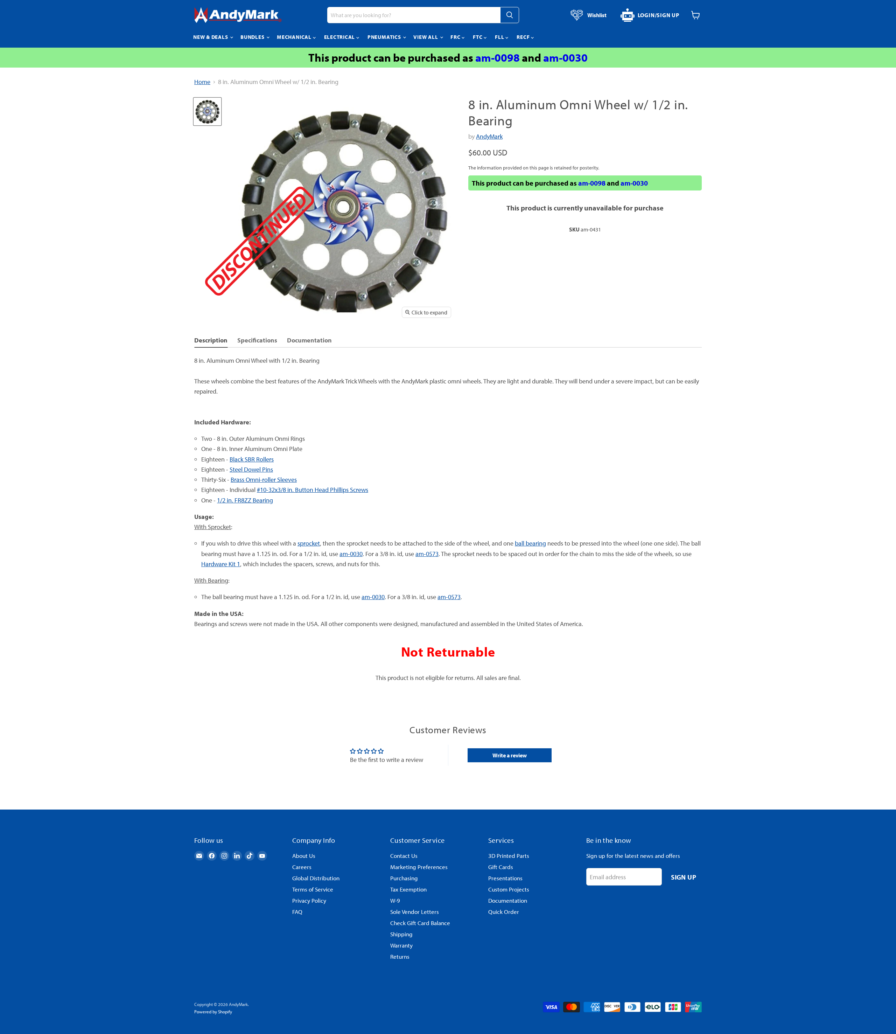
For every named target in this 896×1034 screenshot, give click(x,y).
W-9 (395, 900)
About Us (303, 855)
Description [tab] (210, 340)
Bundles (253, 37)
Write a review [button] (509, 755)
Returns (400, 956)
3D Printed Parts (508, 855)
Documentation (507, 900)
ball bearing (530, 543)
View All (426, 37)
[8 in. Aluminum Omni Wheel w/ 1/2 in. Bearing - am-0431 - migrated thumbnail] (207, 111)
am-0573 (427, 554)
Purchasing (404, 878)
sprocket (309, 543)
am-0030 (565, 57)
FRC (456, 37)
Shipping (401, 934)
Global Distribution (316, 878)
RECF (524, 37)
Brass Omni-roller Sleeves (264, 480)
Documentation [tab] (309, 340)
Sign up (683, 877)
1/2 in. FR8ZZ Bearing (245, 500)
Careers (302, 866)
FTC (478, 37)
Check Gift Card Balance (420, 923)
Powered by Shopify (213, 1011)
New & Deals (211, 37)
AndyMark (489, 136)
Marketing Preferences (419, 866)
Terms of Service (312, 889)
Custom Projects (508, 889)
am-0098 (497, 57)
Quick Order (503, 911)
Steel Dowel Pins (251, 469)
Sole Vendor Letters (414, 911)
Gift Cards (500, 866)
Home (202, 82)
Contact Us (404, 855)
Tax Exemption (408, 889)
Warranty (401, 945)
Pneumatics (385, 37)
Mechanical (295, 37)
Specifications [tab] (257, 340)
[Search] (509, 15)
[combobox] (413, 15)
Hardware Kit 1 (220, 564)
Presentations (505, 878)
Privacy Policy (309, 900)
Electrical (340, 37)
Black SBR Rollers (252, 459)
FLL (500, 37)
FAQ (297, 911)
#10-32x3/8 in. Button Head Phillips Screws (312, 490)
